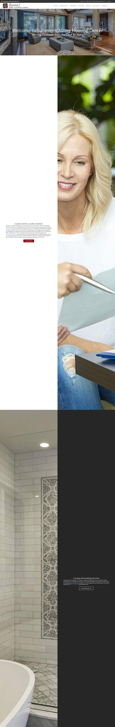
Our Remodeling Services (86, 588)
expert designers (74, 584)
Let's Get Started (28, 240)
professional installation (11, 234)
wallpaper (31, 228)
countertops (9, 228)
